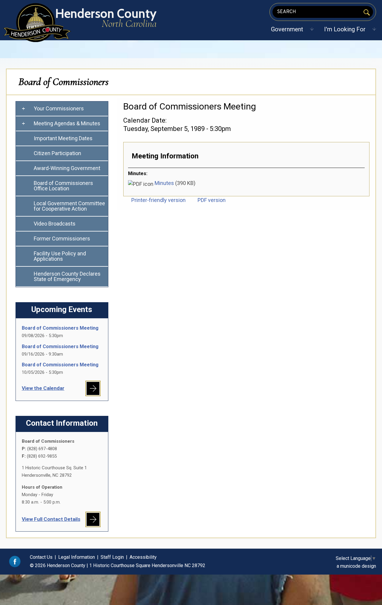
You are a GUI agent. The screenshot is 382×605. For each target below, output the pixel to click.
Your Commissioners (59, 108)
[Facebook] (15, 566)
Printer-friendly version (158, 200)
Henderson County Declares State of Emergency (67, 276)
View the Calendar (43, 388)
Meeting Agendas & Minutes (67, 123)
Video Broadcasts (55, 223)
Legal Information (76, 557)
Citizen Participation (57, 153)
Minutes (164, 183)
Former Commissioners (62, 238)
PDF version (212, 200)
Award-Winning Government (67, 168)
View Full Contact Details (51, 519)
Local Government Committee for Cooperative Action (69, 206)
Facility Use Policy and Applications (60, 256)
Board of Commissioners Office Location (63, 186)
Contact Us (41, 557)
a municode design (356, 566)
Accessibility (143, 557)
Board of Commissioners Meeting (60, 328)
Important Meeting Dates (63, 138)
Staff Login (112, 557)
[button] (287, 29)
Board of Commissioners (64, 81)
